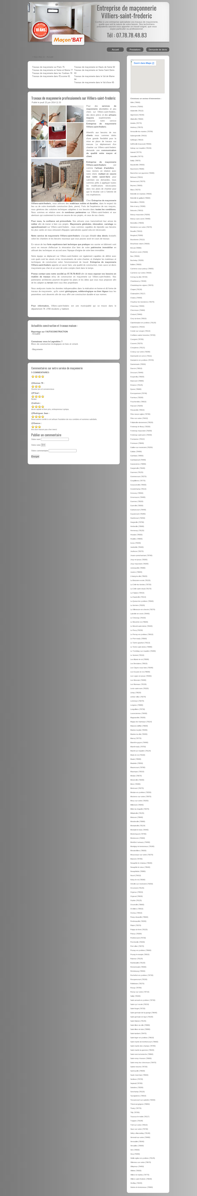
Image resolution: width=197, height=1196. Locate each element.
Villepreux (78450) (137, 1166)
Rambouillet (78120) (137, 963)
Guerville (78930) (136, 505)
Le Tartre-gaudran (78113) (140, 643)
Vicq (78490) (135, 1154)
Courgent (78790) (137, 339)
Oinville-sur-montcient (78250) (141, 884)
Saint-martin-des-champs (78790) (143, 1046)
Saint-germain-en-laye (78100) (141, 1017)
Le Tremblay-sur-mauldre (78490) (143, 651)
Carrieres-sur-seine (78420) (140, 273)
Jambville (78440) (137, 547)
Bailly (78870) (135, 160)
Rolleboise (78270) (137, 983)
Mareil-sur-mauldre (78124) (140, 751)
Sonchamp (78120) (137, 1092)
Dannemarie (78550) (138, 364)
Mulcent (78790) (136, 859)
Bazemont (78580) (137, 169)
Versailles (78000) (137, 1146)
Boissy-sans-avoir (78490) (140, 219)
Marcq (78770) (135, 738)
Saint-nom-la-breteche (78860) (141, 1054)
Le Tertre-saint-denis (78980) (141, 647)
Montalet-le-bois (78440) (139, 830)
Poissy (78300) (136, 934)
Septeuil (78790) (136, 1083)
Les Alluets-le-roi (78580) (139, 659)
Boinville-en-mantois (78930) (141, 194)
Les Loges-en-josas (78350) (141, 676)
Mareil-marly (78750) (138, 747)
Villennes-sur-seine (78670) (140, 1162)
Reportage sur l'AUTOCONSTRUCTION (49, 332)
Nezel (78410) (135, 875)
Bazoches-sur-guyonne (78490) (142, 173)
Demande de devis (158, 49)
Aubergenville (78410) (138, 136)
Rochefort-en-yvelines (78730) (141, 975)
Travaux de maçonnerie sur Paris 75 (48, 67)
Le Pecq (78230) (136, 630)
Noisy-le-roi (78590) (137, 880)
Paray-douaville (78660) (139, 917)
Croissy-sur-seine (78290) (140, 352)
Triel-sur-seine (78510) (139, 1125)
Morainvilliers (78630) (138, 850)
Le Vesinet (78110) (137, 655)
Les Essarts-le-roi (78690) (140, 672)
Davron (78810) (136, 368)
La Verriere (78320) (137, 605)
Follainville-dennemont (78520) (141, 422)
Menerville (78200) (137, 780)
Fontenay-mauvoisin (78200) (141, 431)
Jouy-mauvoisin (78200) (139, 564)
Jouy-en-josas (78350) (138, 560)
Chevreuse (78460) (137, 310)
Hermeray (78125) (137, 530)
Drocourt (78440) (136, 372)
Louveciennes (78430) (138, 713)
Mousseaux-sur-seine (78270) (141, 855)
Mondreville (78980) (137, 821)
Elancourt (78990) (137, 381)
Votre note (35, 445)
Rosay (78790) (136, 988)
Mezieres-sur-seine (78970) (140, 796)
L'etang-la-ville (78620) (138, 576)
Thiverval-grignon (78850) (140, 1104)
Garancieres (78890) (138, 464)
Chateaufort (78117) (137, 293)
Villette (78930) (135, 1171)
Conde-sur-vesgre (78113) (140, 331)
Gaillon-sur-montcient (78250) (141, 447)
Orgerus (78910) (136, 892)
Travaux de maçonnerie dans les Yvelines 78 (52, 73)
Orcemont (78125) (137, 888)
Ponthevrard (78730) (138, 938)
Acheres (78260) (136, 106)
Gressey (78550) (136, 493)
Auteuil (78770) (136, 152)
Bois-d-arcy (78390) (137, 206)
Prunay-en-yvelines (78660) (140, 950)
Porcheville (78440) (137, 942)
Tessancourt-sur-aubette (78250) (142, 1100)
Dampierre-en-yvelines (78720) (142, 360)
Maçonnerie (37, 349)
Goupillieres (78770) (137, 481)
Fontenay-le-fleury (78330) (140, 427)
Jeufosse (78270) (137, 551)
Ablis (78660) (135, 102)
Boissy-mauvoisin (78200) (140, 215)
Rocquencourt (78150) (138, 979)
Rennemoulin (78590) (138, 967)
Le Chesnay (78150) (138, 618)
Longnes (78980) (136, 705)
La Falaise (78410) (137, 593)
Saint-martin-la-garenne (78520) (142, 1050)
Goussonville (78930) (138, 485)
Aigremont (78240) (137, 115)
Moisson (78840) (136, 817)
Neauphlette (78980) (138, 871)
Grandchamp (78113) (138, 489)
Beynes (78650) (136, 185)
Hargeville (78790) (137, 522)
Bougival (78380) (136, 235)
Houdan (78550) (136, 535)
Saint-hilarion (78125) (138, 1021)
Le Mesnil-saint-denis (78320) (141, 626)
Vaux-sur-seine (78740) (139, 1129)
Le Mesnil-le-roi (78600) (139, 622)
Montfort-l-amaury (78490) (140, 842)
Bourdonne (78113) (137, 239)
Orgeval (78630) (136, 896)
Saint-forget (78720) (137, 1008)
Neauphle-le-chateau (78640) (141, 863)
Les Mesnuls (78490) (138, 680)
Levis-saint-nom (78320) (139, 688)
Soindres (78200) (136, 1087)
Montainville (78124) (137, 826)
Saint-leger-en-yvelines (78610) (142, 1038)
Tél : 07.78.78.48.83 (127, 35)
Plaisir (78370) (135, 925)
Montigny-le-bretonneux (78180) (142, 846)
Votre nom (35, 439)
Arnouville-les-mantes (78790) (141, 131)
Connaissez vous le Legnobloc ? (46, 342)
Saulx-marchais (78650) (139, 1075)
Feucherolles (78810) (138, 402)
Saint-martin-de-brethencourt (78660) (144, 1042)
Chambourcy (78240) (138, 281)
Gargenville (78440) (137, 468)
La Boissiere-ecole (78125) (140, 580)
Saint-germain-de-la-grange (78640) (143, 1013)
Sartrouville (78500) (137, 1071)
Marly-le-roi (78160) (137, 755)
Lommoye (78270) (137, 701)
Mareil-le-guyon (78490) (139, 742)
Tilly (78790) (135, 1112)
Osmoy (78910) (136, 913)
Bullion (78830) (135, 264)
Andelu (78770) (136, 123)
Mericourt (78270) (137, 788)
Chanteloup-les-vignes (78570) (141, 285)
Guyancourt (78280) (138, 514)
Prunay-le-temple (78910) (139, 954)
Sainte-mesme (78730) (138, 1067)
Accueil (115, 49)
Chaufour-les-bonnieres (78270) (142, 302)
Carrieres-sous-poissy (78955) (142, 269)
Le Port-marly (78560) (138, 638)
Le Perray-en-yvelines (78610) (141, 634)
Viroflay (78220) (136, 1183)
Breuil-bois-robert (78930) (140, 244)
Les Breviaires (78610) (138, 663)
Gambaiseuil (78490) (138, 460)
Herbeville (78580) (137, 526)
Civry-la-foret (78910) (138, 318)
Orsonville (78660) (137, 905)
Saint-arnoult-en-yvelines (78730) (142, 1000)
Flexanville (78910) (137, 410)
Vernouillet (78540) (137, 1141)
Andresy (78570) (136, 127)
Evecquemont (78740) (138, 393)
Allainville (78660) (136, 119)
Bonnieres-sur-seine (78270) (141, 227)
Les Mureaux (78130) (138, 684)
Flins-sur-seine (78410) (139, 418)
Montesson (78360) (137, 838)
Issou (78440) (135, 543)
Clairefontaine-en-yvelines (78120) (143, 323)
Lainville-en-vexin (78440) (140, 614)
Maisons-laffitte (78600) (139, 726)
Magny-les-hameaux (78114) (141, 722)
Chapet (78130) (136, 289)
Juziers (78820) (136, 572)
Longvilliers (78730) (137, 709)
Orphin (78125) (136, 900)
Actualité (36, 334)
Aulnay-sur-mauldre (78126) (140, 148)
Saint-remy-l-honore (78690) (141, 1058)
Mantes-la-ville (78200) (138, 734)
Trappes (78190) (136, 1121)
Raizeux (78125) (136, 959)
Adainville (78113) (136, 111)
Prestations (135, 49)
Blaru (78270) (135, 190)
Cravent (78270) (136, 343)
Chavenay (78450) (137, 306)
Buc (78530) (135, 256)
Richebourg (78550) (137, 971)
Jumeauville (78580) (137, 568)
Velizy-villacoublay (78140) (140, 1133)
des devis (102, 235)
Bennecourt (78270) (137, 181)
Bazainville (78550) (137, 165)
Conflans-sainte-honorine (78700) (142, 335)
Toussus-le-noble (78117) (139, 1116)
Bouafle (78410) (136, 231)
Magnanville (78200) (137, 717)
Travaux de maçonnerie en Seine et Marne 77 (52, 70)
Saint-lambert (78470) (138, 1033)
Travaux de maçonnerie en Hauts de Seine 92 (94, 67)
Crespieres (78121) (137, 348)
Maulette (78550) (136, 763)
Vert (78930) (135, 1150)
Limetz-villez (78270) (138, 697)
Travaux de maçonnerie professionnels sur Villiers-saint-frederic (73, 98)
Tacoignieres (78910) (138, 1096)
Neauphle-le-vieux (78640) (140, 867)
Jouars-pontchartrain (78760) (141, 555)
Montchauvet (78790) (138, 834)
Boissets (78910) (136, 210)
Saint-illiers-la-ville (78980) (140, 1025)
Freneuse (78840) (137, 443)
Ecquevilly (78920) (137, 377)
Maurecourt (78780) (137, 767)
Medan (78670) (136, 776)
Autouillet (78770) (136, 156)
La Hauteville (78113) (138, 597)
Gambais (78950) (136, 456)
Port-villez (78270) (137, 946)
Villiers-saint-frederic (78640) (141, 1179)
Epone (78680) (135, 389)
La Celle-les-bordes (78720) (140, 584)
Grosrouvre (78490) (137, 497)
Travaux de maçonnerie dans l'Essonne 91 (51, 76)
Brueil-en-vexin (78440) (139, 252)
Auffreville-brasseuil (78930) (140, 144)
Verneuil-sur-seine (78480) (140, 1137)
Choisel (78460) (136, 314)
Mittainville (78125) (137, 813)
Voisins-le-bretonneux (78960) (141, 1187)
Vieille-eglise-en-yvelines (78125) (142, 1158)
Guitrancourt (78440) (138, 510)
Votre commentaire (39, 451)
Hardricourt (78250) (137, 518)
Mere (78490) (135, 784)
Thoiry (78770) (135, 1108)
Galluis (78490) (136, 451)
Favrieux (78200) (136, 397)
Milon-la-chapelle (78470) (139, 809)
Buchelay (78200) (137, 260)
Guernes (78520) (136, 501)
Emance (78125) (136, 385)
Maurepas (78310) (137, 771)
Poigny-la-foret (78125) (139, 929)
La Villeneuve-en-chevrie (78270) (142, 609)
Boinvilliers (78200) (137, 202)
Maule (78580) (135, 759)
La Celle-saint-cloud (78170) (140, 589)
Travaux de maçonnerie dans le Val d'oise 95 (94, 82)
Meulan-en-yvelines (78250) (140, 792)
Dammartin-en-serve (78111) (141, 356)
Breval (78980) (135, 248)
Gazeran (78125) (136, 472)
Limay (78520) (135, 693)
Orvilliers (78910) (136, 909)
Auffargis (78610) (136, 140)
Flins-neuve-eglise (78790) (140, 414)
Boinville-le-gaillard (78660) (140, 198)
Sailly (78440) (135, 996)
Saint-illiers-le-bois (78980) (140, 1029)
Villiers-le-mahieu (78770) (139, 1175)
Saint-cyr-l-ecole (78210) (139, 1004)
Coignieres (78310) (137, 327)
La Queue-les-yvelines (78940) (142, 601)
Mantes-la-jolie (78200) (138, 730)
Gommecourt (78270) (138, 476)
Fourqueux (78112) (137, 439)
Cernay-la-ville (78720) (138, 277)
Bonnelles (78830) (137, 223)
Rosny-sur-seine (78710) (139, 992)
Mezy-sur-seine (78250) (139, 801)
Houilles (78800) (136, 539)
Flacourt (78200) (136, 406)
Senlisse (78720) (136, 1079)
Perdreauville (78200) (138, 921)
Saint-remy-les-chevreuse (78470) (143, 1062)
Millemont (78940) (137, 805)
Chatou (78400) (136, 298)
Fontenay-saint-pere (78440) (141, 435)
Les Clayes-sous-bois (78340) (141, 668)
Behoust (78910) (136, 177)
